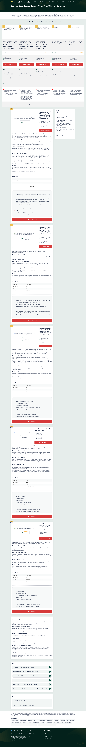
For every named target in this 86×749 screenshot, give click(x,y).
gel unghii (42, 722)
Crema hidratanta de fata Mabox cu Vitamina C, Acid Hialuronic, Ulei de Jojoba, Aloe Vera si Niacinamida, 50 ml (65, 116)
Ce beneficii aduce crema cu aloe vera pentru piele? (23, 667)
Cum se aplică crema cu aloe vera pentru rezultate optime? (25, 680)
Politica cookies (30, 733)
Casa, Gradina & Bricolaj (51, 1)
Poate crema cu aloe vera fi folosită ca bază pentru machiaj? (25, 684)
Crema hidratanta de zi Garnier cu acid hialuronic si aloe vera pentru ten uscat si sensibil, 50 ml (64, 124)
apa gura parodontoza (15, 720)
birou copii (30, 720)
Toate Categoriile (48, 738)
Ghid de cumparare (60, 135)
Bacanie (43, 1)
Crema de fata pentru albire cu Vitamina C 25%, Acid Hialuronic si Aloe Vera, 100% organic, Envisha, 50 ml (64, 120)
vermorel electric (49, 722)
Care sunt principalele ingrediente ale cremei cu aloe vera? (25, 675)
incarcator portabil (50, 720)
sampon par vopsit (52, 724)
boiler (62, 722)
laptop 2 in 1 (57, 720)
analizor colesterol (68, 722)
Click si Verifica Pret (9, 64)
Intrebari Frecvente (60, 137)
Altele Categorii (71, 1)
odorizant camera (14, 724)
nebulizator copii (41, 724)
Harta (29, 736)
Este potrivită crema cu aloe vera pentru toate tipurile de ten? (25, 671)
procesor (26, 724)
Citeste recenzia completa (10, 104)
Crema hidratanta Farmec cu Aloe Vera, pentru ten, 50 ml (65, 130)
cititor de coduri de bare (70, 720)
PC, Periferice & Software (62, 1)
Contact (29, 735)
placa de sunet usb (23, 720)
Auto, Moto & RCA (37, 1)
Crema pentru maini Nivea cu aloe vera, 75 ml (65, 127)
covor (47, 724)
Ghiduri (46, 740)
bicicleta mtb (63, 720)
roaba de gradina (56, 722)
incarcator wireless (36, 722)
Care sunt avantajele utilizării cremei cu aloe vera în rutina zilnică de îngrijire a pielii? (30, 688)
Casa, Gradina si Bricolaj (49, 735)
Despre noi (30, 731)
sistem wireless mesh (33, 724)
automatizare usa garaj (41, 720)
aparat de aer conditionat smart (16, 722)
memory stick (21, 724)
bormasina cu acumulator (27, 722)
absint (35, 720)
